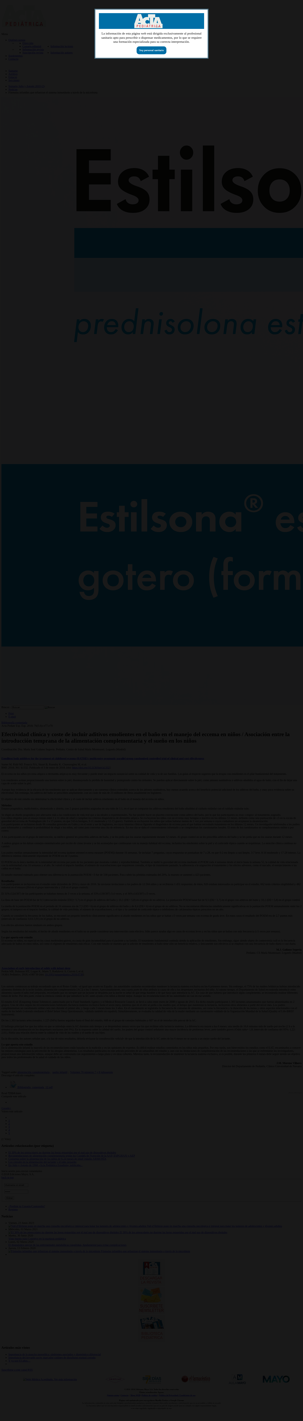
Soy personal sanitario (151, 50)
